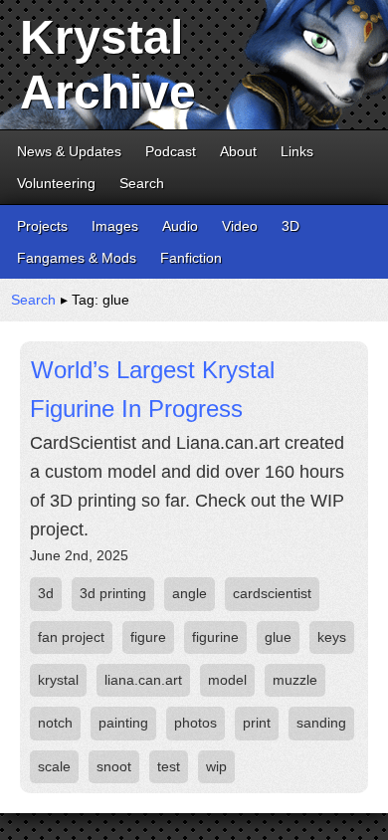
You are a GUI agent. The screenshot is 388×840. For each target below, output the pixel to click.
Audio (180, 226)
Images (115, 226)
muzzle (295, 680)
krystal (58, 680)
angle (189, 593)
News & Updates (69, 151)
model (227, 680)
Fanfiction (191, 258)
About (238, 151)
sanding (321, 723)
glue (278, 637)
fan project (71, 637)
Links (297, 151)
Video (240, 226)
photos (195, 723)
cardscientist (272, 593)
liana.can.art (143, 680)
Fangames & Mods (76, 258)
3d (46, 593)
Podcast (170, 151)
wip (216, 766)
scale (54, 766)
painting (123, 723)
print (257, 723)
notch (55, 723)
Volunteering (56, 183)
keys (331, 637)
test (168, 766)
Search (141, 183)
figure (148, 637)
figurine (215, 637)
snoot (114, 766)
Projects (42, 226)
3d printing (113, 593)
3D (290, 226)
